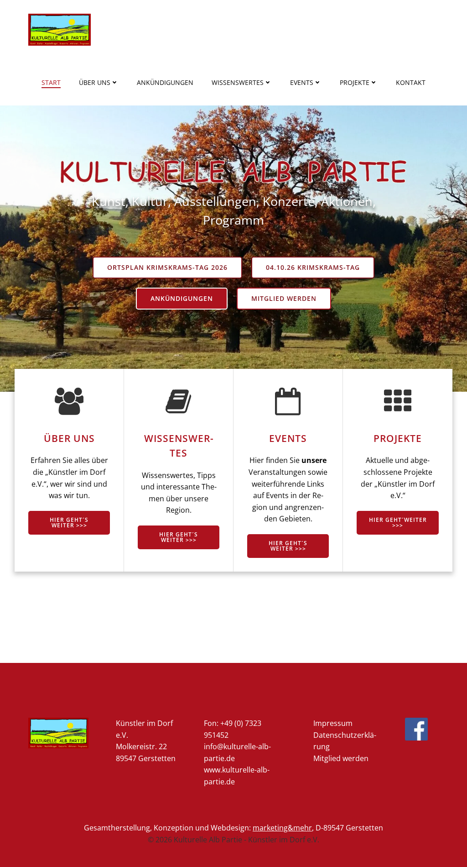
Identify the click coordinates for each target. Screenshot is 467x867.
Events (301, 82)
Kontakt (410, 82)
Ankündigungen (165, 82)
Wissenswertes (238, 82)
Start (51, 82)
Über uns (94, 82)
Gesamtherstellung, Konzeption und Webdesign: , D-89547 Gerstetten (233, 828)
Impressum (333, 723)
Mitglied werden (340, 758)
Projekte (354, 82)
